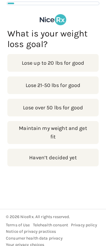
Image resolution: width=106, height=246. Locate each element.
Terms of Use (18, 224)
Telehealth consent (50, 224)
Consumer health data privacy (34, 238)
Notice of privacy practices (31, 231)
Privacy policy (84, 224)
